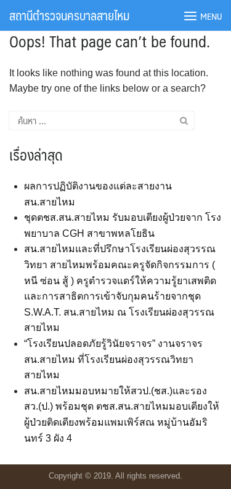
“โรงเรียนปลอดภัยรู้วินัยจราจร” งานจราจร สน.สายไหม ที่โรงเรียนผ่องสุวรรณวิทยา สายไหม (113, 359)
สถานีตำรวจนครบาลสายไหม (69, 15)
